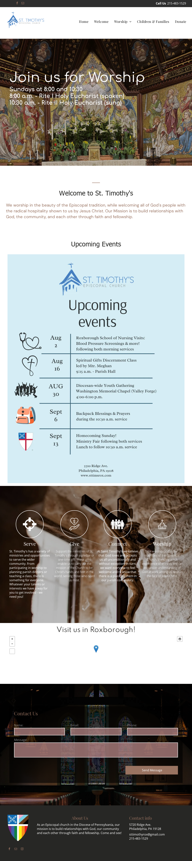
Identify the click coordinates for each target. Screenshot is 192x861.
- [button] (12, 643)
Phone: (132, 725)
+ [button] (12, 638)
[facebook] (17, 3)
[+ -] (96, 652)
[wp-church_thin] (162, 537)
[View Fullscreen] (12, 651)
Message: (20, 740)
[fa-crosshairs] (30, 537)
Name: (18, 725)
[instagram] (22, 849)
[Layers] (179, 638)
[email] (23, 3)
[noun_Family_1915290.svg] (117, 537)
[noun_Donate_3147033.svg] (74, 537)
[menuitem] (83, 21)
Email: (74, 725)
